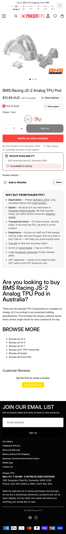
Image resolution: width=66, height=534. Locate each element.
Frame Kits (25, 357)
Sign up (33, 432)
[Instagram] (36, 518)
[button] (32, 90)
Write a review (33, 384)
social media (25, 247)
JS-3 (22, 342)
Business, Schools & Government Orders (21, 458)
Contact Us (8, 467)
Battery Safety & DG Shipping (16, 454)
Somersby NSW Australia (21, 210)
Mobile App (8, 462)
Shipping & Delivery (11, 445)
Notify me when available (33, 138)
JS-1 (22, 346)
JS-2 (22, 339)
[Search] (15, 16)
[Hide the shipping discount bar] (59, 5)
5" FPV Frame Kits (29, 349)
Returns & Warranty (11, 450)
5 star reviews (39, 203)
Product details (10, 175)
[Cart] (62, 16)
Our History (8, 441)
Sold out (45, 128)
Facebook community (26, 252)
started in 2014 (41, 199)
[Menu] (4, 16)
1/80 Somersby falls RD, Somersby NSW (27, 160)
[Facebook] (30, 518)
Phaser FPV (36, 510)
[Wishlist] (55, 16)
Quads (23, 353)
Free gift (12, 243)
